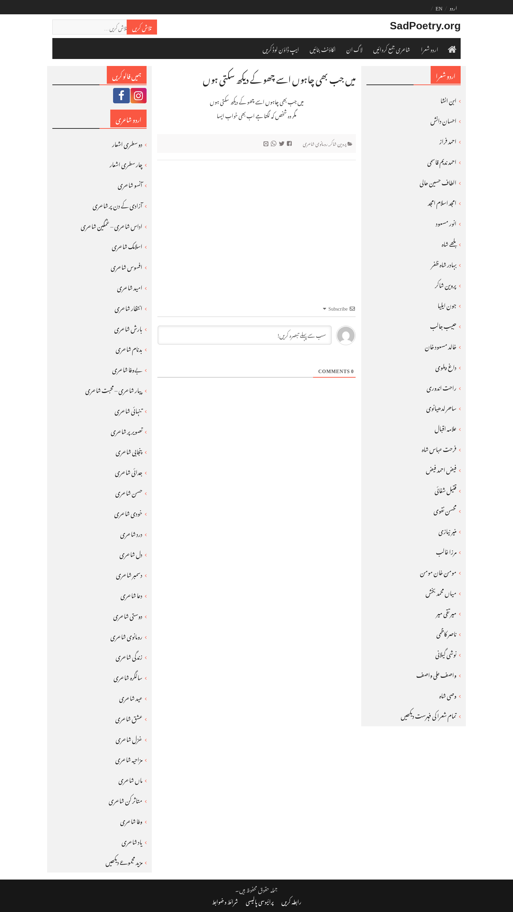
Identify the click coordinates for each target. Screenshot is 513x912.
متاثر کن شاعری (125, 799)
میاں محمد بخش (440, 592)
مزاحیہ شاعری (128, 758)
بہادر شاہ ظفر (443, 263)
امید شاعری (129, 286)
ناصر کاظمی (446, 632)
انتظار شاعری (128, 307)
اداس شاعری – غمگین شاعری (111, 225)
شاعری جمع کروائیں (391, 48)
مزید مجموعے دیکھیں (123, 861)
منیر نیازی (447, 530)
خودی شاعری (128, 512)
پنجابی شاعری (129, 450)
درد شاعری (131, 533)
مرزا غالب (446, 550)
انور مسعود (446, 222)
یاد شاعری (131, 840)
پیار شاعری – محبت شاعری (113, 389)
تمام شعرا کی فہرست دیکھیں (428, 714)
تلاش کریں (142, 27)
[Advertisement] (256, 220)
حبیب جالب (443, 325)
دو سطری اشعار (127, 143)
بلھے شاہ (448, 243)
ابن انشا (448, 99)
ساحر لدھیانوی (441, 407)
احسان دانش (443, 119)
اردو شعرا (429, 48)
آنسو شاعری (130, 184)
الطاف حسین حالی (437, 181)
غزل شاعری (129, 738)
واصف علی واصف (436, 674)
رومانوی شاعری (315, 143)
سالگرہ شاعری (127, 676)
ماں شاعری (130, 779)
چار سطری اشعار (126, 163)
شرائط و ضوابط (225, 901)
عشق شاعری (128, 717)
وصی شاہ (447, 694)
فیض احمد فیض (441, 468)
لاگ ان (354, 48)
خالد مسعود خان (440, 345)
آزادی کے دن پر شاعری (117, 204)
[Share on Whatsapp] (274, 143)
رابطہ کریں (291, 901)
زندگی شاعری (129, 655)
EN (439, 7)
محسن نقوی (444, 509)
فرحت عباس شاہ (439, 448)
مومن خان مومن (438, 571)
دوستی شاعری (127, 615)
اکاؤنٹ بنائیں (323, 48)
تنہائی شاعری (128, 409)
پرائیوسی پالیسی (260, 901)
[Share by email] (266, 143)
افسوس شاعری (126, 266)
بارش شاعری (128, 327)
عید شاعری (130, 697)
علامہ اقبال (445, 427)
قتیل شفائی (445, 489)
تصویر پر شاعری (126, 430)
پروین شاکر (338, 143)
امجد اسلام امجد (442, 201)
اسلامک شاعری (127, 245)
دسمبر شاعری (129, 573)
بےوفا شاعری (127, 368)
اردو (453, 7)
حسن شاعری (128, 491)
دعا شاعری (131, 594)
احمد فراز (447, 140)
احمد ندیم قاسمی (441, 161)
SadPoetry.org (425, 25)
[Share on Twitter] (282, 143)
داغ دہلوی (445, 366)
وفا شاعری (131, 820)
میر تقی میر (446, 612)
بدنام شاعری (129, 348)
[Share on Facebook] (290, 143)
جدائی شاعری (128, 471)
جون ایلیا (447, 304)
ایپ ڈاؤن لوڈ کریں (280, 48)
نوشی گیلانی (445, 653)
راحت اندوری (441, 386)
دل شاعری (130, 553)
